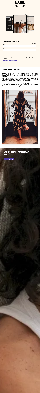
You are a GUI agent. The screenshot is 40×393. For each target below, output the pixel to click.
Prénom (4, 48)
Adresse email (5, 44)
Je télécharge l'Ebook (9, 159)
